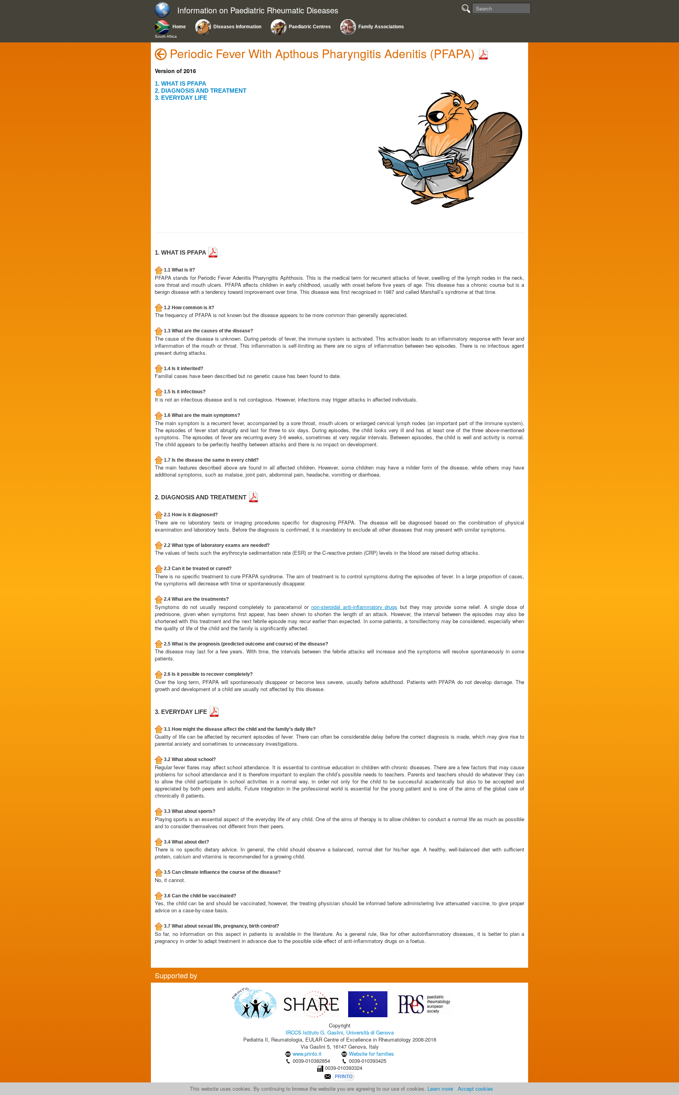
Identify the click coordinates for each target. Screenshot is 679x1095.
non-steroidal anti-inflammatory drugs (354, 607)
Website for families (371, 1053)
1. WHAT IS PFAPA (180, 83)
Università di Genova (370, 1032)
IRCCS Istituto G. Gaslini (314, 1032)
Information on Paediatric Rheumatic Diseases (257, 10)
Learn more (440, 1088)
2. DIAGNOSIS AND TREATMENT (200, 90)
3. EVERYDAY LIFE (181, 97)
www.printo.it (307, 1053)
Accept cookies (475, 1088)
